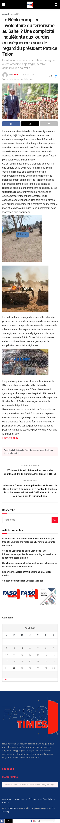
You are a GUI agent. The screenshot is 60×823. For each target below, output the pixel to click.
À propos (6, 799)
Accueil (5, 14)
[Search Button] (55, 520)
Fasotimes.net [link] (10, 437)
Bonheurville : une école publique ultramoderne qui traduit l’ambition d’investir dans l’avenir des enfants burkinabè (28, 542)
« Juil (4, 679)
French (37, 821)
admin (15, 75)
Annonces (19, 799)
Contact (5, 802)
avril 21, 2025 (28, 75)
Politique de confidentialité (40, 799)
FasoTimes (14, 808)
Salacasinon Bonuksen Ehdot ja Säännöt (22, 580)
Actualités (15, 14)
